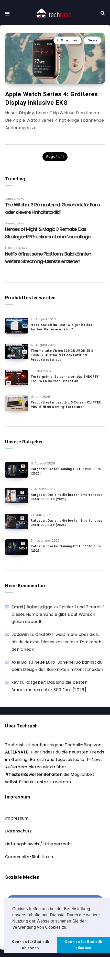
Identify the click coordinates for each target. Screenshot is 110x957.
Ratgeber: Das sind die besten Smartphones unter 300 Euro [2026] (67, 523)
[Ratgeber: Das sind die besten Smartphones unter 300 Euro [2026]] (16, 521)
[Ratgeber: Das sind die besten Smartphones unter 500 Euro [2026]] (16, 495)
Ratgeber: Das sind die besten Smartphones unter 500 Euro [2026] (67, 497)
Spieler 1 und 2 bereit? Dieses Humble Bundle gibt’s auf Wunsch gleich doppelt (58, 614)
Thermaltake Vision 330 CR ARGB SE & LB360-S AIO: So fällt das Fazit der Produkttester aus (62, 355)
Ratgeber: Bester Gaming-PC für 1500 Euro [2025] (66, 548)
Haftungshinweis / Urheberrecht (38, 844)
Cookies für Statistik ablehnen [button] (30, 945)
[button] (69, 927)
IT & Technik (67, 40)
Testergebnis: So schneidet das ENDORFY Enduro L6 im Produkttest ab (65, 379)
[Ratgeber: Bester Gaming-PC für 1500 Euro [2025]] (16, 547)
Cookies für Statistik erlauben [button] (83, 945)
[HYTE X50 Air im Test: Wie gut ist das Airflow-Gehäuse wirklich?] (16, 325)
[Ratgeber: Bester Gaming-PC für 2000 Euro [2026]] (16, 470)
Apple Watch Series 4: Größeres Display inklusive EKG (51, 98)
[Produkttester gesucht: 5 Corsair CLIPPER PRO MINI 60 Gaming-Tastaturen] (16, 403)
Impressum (17, 818)
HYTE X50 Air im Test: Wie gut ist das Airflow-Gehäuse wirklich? (61, 327)
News (92, 40)
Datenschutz (18, 831)
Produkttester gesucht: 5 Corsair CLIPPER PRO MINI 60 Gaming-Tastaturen (66, 405)
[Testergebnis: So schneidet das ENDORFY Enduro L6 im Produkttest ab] (16, 377)
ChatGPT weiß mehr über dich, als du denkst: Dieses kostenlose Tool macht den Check (57, 641)
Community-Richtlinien (29, 857)
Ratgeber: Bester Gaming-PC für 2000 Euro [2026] (66, 471)
